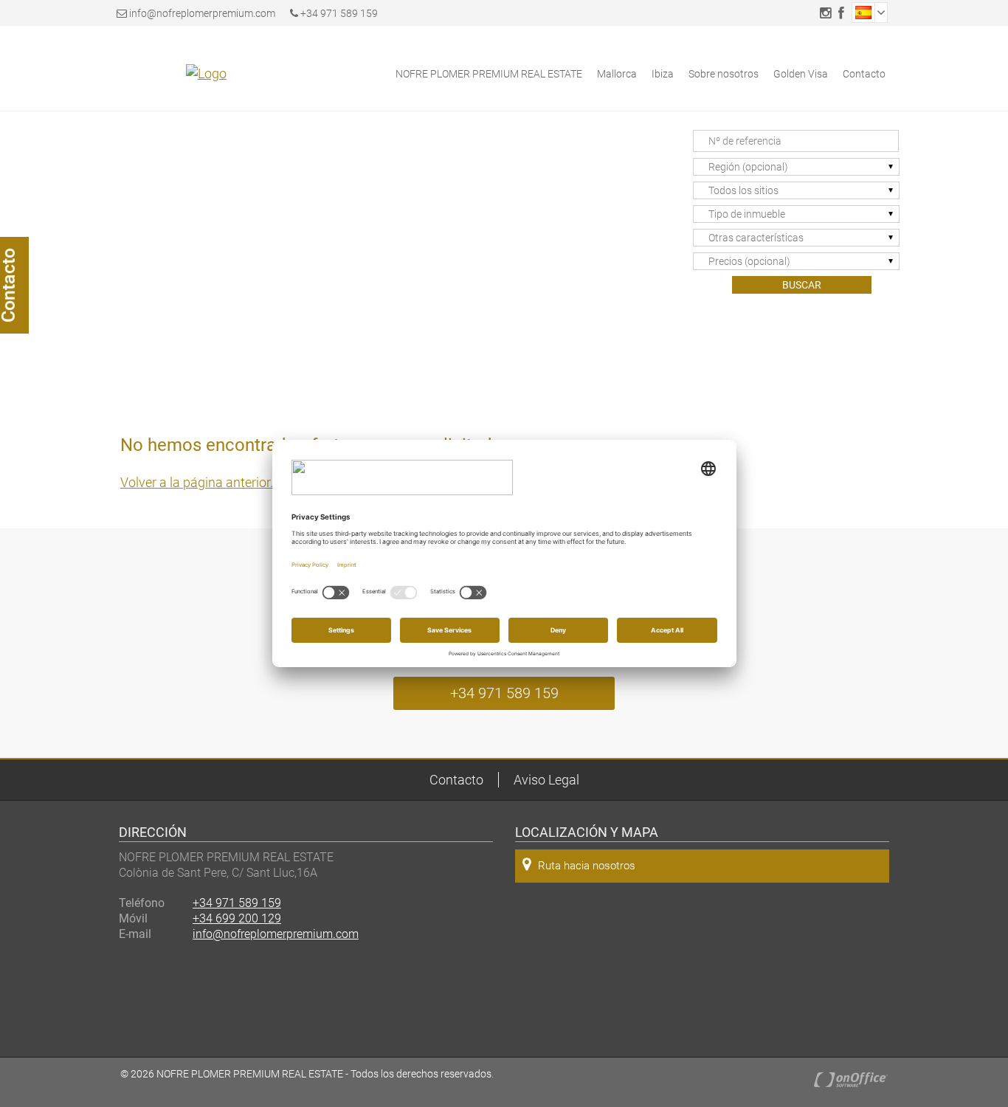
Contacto (864, 74)
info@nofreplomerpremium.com (202, 13)
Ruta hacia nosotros (586, 865)
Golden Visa (800, 74)
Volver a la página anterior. (196, 482)
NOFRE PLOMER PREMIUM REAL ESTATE (489, 74)
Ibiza (663, 74)
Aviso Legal (546, 779)
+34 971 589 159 (338, 13)
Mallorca (617, 74)
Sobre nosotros (723, 74)
